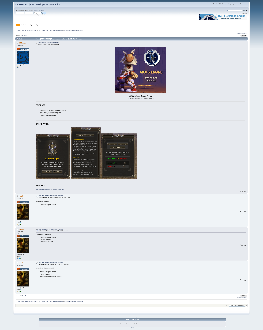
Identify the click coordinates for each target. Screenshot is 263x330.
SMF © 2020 (131, 317)
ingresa (36, 10)
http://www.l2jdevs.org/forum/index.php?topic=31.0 (50, 189)
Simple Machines (139, 317)
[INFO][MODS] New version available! (49, 42)
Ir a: (227, 305)
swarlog (21, 196)
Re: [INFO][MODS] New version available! (51, 195)
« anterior (239, 33)
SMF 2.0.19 (124, 317)
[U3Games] (20, 225)
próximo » (244, 33)
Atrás (132, 327)
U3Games (22, 43)
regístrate (41, 10)
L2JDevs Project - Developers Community (37, 4)
